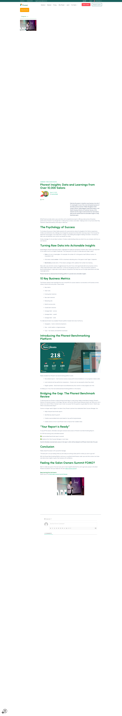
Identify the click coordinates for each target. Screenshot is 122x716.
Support (90, 0)
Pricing (54, 5)
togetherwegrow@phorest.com (41, 0)
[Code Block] (64, 528)
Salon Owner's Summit (51, 181)
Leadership (42, 181)
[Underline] (55, 528)
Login (84, 0)
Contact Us (22, 0)
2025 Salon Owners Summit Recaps (58, 474)
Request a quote (97, 4)
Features (49, 5)
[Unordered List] (60, 528)
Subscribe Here (24, 10)
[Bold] (51, 528)
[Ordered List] (59, 528)
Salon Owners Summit (70, 468)
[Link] (66, 528)
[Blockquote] (62, 528)
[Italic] (53, 528)
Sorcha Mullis (54, 194)
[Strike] (57, 528)
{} (68, 528)
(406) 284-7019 (30, 0)
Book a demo (86, 4)
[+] (70, 528)
